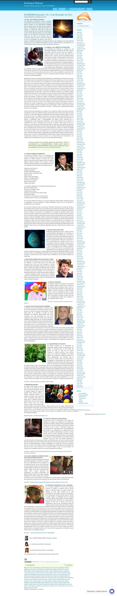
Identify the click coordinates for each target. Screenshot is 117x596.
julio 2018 (79, 190)
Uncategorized (30, 565)
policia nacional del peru (47, 582)
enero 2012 (80, 319)
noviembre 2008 (81, 373)
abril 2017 (79, 215)
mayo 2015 (79, 253)
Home (55, 9)
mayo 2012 (79, 312)
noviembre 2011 (81, 322)
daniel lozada (35, 571)
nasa (31, 581)
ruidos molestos (62, 584)
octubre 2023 (80, 86)
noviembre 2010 (81, 342)
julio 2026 (79, 32)
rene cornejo (40, 584)
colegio (54, 569)
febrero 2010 (80, 350)
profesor (30, 584)
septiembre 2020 (81, 147)
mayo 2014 (79, 273)
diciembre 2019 (81, 162)
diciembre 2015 (81, 241)
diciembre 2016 (81, 222)
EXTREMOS (62, 9)
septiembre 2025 (81, 48)
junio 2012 (79, 311)
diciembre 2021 (81, 123)
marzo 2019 (80, 177)
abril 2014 (79, 274)
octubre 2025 (80, 47)
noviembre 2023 (81, 85)
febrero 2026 (80, 40)
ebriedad (55, 571)
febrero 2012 (80, 317)
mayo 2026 (79, 35)
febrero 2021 (80, 139)
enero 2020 (80, 161)
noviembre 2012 (81, 302)
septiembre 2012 (81, 306)
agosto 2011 (80, 327)
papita (54, 581)
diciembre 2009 (81, 354)
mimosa (64, 579)
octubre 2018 (80, 185)
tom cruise (65, 586)
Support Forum (82, 398)
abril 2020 (79, 156)
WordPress (76, 411)
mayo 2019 (79, 174)
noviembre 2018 (81, 184)
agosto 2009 (80, 359)
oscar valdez (44, 581)
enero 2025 (80, 62)
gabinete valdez (53, 572)
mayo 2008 (79, 383)
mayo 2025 (79, 55)
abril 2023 (79, 96)
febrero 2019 (80, 179)
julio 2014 (79, 269)
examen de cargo (28, 572)
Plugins (80, 400)
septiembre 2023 (81, 88)
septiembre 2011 (81, 326)
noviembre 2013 (81, 283)
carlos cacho (33, 569)
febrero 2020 (80, 159)
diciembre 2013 (81, 281)
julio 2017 (79, 210)
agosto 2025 (80, 50)
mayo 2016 (79, 233)
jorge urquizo (53, 574)
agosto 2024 (80, 70)
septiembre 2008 (81, 377)
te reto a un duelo (58, 586)
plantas (31, 582)
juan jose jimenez (32, 576)
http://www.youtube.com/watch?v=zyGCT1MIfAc (41, 381)
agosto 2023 (80, 90)
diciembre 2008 (81, 372)
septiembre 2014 (81, 266)
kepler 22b (40, 576)
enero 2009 (80, 370)
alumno (51, 567)
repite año (46, 584)
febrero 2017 (80, 218)
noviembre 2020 (81, 144)
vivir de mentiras (33, 587)
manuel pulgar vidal (62, 577)
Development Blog (83, 395)
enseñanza (66, 571)
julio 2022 (79, 111)
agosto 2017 (80, 208)
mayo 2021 (79, 134)
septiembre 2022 (81, 108)
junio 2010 (79, 344)
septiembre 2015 (81, 246)
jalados (38, 574)
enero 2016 (80, 240)
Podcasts (89, 9)
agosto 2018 (80, 189)
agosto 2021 (80, 129)
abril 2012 (79, 314)
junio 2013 (79, 291)
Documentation (82, 393)
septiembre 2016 (81, 227)
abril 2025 (79, 57)
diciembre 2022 (81, 103)
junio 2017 (79, 212)
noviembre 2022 (81, 105)
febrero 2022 (80, 119)
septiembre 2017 (81, 207)
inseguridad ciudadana (30, 574)
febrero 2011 (80, 337)
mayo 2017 (79, 213)
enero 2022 (80, 121)
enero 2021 (80, 141)
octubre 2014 (80, 265)
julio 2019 (79, 171)
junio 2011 (79, 330)
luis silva (48, 577)
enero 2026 (80, 42)
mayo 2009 (79, 363)
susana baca (45, 586)
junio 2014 (79, 271)
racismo (35, 584)
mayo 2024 (79, 75)
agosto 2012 (80, 307)
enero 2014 (80, 279)
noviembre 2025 (81, 45)
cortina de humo (61, 569)
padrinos (50, 581)
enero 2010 (80, 352)
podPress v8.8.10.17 (100, 414)
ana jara (56, 567)
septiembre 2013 (81, 286)
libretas (49, 576)
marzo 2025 (80, 58)
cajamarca (26, 569)
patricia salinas (60, 581)
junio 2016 (79, 232)
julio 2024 (79, 72)
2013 (31, 567)
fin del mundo (45, 572)
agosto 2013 (80, 288)
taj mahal (51, 586)
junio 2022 (79, 113)
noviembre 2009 (81, 355)
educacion (60, 571)
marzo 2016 (80, 236)
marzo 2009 (80, 367)
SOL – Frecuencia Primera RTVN (75, 9)
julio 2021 (79, 131)
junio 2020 (79, 152)
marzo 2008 (80, 387)
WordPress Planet (83, 403)
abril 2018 (79, 195)
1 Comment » (69, 565)
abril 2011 (79, 334)
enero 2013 (80, 299)
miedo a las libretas (43, 579)
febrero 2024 (80, 80)
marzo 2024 (80, 78)
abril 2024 (79, 77)
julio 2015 (79, 250)
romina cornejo (53, 584)
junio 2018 (79, 192)
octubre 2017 (80, 205)
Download (57, 561)
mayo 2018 (79, 194)
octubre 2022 (80, 106)
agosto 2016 (80, 228)
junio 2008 (79, 382)
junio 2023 (79, 93)
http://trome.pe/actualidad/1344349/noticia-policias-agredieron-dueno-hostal (49, 482)
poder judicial (37, 582)
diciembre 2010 (81, 340)
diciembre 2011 (81, 321)
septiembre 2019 (81, 167)
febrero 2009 (80, 368)
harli (59, 572)
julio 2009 (79, 360)
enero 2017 (80, 220)
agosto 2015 (80, 248)
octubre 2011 (80, 324)
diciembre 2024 (81, 63)
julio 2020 (79, 151)
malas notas (53, 577)
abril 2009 (79, 365)
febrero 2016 (80, 238)
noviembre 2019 (81, 164)
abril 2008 (79, 385)
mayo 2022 (79, 114)
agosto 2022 (80, 109)
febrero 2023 (80, 100)
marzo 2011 (80, 335)
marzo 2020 (80, 157)
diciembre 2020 (81, 142)
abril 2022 (79, 116)
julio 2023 (79, 91)
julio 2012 (79, 309)
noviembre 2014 (81, 263)
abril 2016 (79, 235)
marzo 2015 (80, 256)
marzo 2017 (80, 217)
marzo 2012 (80, 316)
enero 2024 (80, 81)
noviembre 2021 (81, 124)
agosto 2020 (80, 149)
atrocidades (61, 567)
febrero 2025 (80, 60)
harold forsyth (63, 572)
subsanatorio (31, 586)
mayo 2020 (79, 154)
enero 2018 (80, 200)
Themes (81, 401)
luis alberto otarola (62, 576)
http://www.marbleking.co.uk (41, 415)
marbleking (70, 577)
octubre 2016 (80, 225)
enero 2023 (80, 101)
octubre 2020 (80, 146)
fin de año (38, 572)
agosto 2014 (80, 268)
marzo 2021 (80, 138)
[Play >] (25, 559)
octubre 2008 (80, 375)
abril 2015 (79, 255)
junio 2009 (79, 362)
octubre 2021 (80, 126)
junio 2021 (79, 133)
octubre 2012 (80, 304)
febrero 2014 (80, 278)
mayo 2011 (79, 332)
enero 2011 (80, 339)
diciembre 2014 (81, 261)
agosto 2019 (80, 169)
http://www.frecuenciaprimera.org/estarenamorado (48, 147)
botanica (67, 567)
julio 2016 (79, 230)
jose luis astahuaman (62, 574)
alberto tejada (36, 567)
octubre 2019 (80, 166)
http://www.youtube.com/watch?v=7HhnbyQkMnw (42, 532)
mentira (26, 579)
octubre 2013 (80, 284)
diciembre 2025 (81, 44)
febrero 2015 (80, 258)
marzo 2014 (80, 276)
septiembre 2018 (81, 187)
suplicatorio (38, 586)
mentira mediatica (32, 579)
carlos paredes (40, 569)
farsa (34, 572)
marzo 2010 (80, 349)
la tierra (45, 576)
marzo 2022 (80, 118)
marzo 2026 (80, 39)
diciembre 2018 (81, 182)
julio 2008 (79, 380)
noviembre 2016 (81, 223)
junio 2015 (79, 251)
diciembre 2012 (81, 301)
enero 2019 (80, 180)
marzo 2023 (80, 98)
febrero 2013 (80, 298)
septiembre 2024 (81, 68)
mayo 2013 (79, 293)
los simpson (55, 576)
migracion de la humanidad (55, 579)
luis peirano (42, 577)
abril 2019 (79, 175)
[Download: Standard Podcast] (27, 561)
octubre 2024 (80, 67)
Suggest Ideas (82, 396)
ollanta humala (37, 581)
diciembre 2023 (81, 83)
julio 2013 (79, 289)
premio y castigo (58, 582)
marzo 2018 (80, 197)
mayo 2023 (79, 95)
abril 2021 (79, 136)
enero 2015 (80, 260)
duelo (50, 571)
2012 (28, 567)
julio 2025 (79, 52)
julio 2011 (79, 329)
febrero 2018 (80, 199)
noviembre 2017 (81, 203)
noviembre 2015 (81, 243)
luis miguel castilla (34, 577)
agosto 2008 (80, 378)
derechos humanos (44, 571)
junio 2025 (79, 53)
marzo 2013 (80, 296)
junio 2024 (79, 73)
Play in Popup (51, 561)
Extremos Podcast (33, 3)
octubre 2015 (80, 245)
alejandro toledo (45, 567)
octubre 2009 (80, 357)
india (69, 572)
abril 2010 (79, 347)
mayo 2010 (79, 345)
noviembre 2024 (81, 65)
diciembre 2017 (81, 202)
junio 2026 (79, 34)
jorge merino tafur (44, 574)
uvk (69, 586)
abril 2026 (79, 37)
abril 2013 (79, 294)
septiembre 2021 (81, 128)
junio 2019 (79, 172)
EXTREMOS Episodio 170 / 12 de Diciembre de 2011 (48, 14)
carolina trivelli (48, 569)
